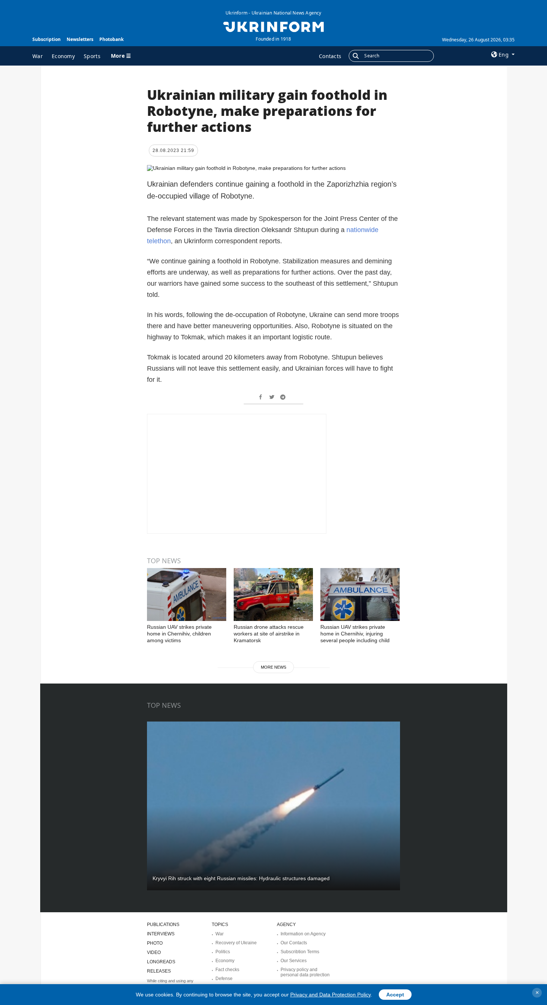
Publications (163, 924)
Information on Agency (303, 933)
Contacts (330, 56)
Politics (222, 951)
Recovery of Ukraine (236, 942)
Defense (224, 978)
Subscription (46, 39)
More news (273, 667)
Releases (159, 971)
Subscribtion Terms (300, 951)
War (37, 56)
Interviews (161, 933)
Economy (63, 56)
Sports (92, 56)
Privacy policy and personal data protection (305, 972)
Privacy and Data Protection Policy (330, 995)
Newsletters (80, 39)
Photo (155, 943)
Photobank (111, 39)
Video (154, 952)
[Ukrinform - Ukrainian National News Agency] (273, 26)
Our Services (294, 960)
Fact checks (227, 969)
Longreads (161, 961)
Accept (395, 995)
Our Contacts (294, 942)
